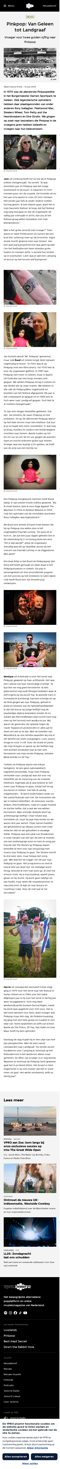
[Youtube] (25, 1313)
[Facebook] (15, 1313)
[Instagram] (10, 1313)
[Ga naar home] (30, 6)
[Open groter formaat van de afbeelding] (30, 152)
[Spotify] (5, 1313)
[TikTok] (20, 1313)
